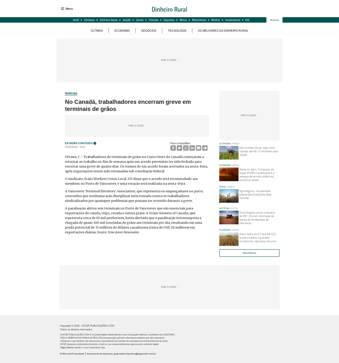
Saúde (127, 19)
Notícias (71, 93)
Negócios (148, 30)
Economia (122, 30)
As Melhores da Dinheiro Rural (223, 30)
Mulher (215, 19)
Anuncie (274, 20)
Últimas (97, 30)
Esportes (169, 19)
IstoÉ (76, 19)
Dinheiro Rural (108, 19)
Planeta (153, 19)
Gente (140, 19)
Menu (183, 19)
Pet (247, 19)
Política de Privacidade (72, 353)
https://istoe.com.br (71, 347)
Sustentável (232, 19)
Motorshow (199, 19)
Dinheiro (89, 19)
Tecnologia (177, 30)
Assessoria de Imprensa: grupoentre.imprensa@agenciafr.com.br (121, 353)
